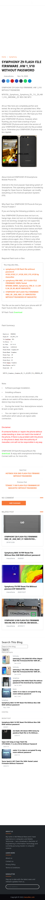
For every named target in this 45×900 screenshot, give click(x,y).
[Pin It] (12, 81)
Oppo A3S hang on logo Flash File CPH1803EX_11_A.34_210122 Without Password (19, 743)
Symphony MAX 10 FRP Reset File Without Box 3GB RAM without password (22, 554)
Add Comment (14, 503)
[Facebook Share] (3, 81)
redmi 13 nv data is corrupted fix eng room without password (27, 693)
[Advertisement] (22, 30)
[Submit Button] (36, 887)
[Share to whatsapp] (25, 81)
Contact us (9, 861)
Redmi (15, 689)
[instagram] (29, 2)
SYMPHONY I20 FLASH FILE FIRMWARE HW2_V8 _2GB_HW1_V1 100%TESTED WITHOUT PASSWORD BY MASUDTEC (22, 294)
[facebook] (26, 2)
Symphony (16, 678)
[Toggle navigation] (41, 2)
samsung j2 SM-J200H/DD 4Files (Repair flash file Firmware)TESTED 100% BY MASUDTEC (27, 661)
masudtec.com (29, 897)
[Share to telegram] (29, 81)
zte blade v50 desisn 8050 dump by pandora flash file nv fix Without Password (26, 733)
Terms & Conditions (13, 868)
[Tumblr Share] (21, 81)
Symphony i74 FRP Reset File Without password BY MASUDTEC (20, 587)
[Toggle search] (38, 3)
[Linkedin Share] (16, 81)
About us (9, 858)
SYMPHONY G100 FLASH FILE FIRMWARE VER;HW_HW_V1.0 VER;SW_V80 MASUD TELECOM (21, 622)
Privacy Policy (10, 864)
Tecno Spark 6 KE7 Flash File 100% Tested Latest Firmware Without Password (20, 762)
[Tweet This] (8, 81)
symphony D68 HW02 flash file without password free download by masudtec (27, 682)
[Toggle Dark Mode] (34, 2)
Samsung (15, 656)
